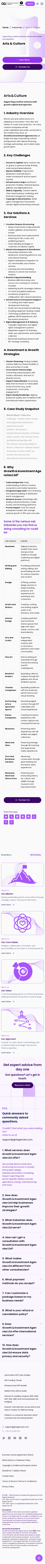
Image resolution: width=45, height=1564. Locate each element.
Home (5, 27)
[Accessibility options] (39, 1558)
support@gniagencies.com (17, 1139)
